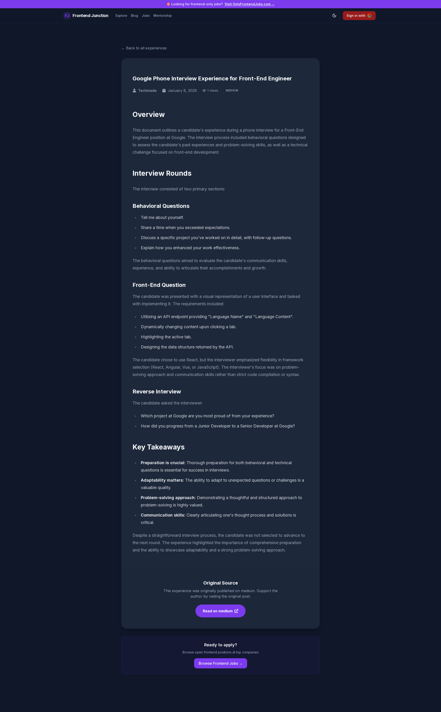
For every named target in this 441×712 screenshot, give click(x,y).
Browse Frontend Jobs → (221, 663)
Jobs (146, 15)
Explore (121, 15)
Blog (134, 15)
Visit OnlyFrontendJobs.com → (250, 4)
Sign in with (356, 15)
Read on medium (218, 611)
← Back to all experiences (144, 48)
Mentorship (162, 15)
